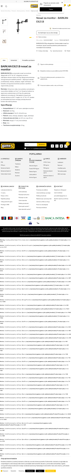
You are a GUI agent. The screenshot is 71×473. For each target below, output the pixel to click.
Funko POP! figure (34, 168)
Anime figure (33, 177)
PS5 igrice (46, 165)
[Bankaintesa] (53, 218)
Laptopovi (60, 162)
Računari (60, 165)
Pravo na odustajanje (42, 204)
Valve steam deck (6, 174)
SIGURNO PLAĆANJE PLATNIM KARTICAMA (35, 1)
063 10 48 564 (58, 193)
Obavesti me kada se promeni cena (61, 28)
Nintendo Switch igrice (48, 171)
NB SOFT (39, 235)
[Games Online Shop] (35, 6)
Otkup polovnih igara (6, 201)
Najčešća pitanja (5, 198)
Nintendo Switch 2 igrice (48, 176)
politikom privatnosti (40, 148)
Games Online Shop (5, 11)
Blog (2, 207)
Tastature (18, 164)
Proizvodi (14, 11)
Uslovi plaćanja (23, 191)
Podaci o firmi (4, 196)
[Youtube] (61, 146)
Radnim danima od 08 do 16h (61, 199)
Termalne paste (62, 171)
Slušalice (17, 170)
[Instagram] (56, 146)
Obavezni (5, 471)
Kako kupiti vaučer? (24, 206)
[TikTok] (65, 146)
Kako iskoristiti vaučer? (25, 209)
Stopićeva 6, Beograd (60, 190)
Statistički (13, 471)
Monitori (28, 11)
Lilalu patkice (33, 174)
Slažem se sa (36, 148)
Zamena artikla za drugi (43, 201)
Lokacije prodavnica (6, 190)
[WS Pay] (36, 218)
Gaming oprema (21, 11)
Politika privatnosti (23, 203)
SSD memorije (62, 174)
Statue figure (33, 171)
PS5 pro (3, 165)
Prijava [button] (51, 9)
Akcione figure (33, 165)
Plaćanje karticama (24, 194)
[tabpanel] (22, 26)
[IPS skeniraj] (38, 223)
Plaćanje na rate (23, 197)
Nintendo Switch (5, 168)
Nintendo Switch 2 (6, 171)
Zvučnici (17, 175)
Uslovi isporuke (23, 200)
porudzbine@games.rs (60, 196)
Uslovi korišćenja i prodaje (43, 193)
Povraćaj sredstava (41, 207)
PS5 (2, 162)
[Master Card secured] (68, 218)
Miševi (17, 167)
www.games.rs (27, 235)
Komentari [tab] (14, 60)
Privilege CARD (5, 204)
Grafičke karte (62, 168)
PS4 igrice (46, 168)
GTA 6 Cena (46, 162)
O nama (3, 193)
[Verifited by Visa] (30, 223)
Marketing (21, 471)
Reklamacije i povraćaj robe (44, 198)
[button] (42, 51)
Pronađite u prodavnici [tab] (28, 60)
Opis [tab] (4, 60)
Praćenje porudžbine (42, 190)
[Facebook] (52, 146)
